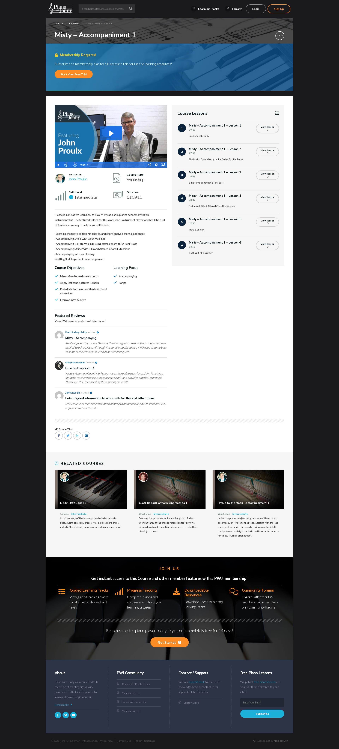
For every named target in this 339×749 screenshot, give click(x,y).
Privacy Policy (106, 740)
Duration (133, 192)
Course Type (135, 174)
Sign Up (279, 8)
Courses (74, 23)
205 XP (280, 35)
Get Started (167, 642)
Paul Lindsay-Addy (80, 332)
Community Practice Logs (136, 683)
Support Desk (191, 702)
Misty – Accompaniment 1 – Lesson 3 (215, 172)
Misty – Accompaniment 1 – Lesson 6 (215, 242)
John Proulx (78, 178)
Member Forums (131, 692)
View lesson (268, 126)
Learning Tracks (208, 8)
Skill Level (75, 192)
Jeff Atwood (77, 392)
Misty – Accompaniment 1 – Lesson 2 (215, 149)
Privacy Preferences (145, 740)
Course (64, 514)
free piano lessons (265, 682)
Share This (65, 429)
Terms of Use (124, 740)
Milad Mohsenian (79, 362)
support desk (197, 682)
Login (256, 8)
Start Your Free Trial (73, 74)
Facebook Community (134, 701)
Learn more (62, 704)
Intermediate (79, 514)
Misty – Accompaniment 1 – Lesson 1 (215, 125)
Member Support (131, 710)
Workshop (145, 514)
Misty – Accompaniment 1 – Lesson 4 (215, 196)
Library (236, 8)
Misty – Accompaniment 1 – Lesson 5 (215, 219)
